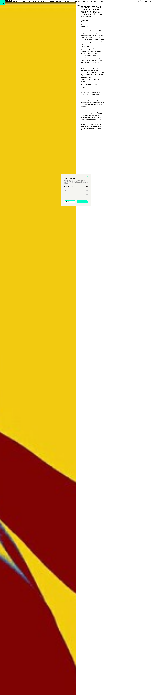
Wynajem (93, 1)
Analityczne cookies (69, 190)
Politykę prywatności (81, 182)
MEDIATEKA (85, 1)
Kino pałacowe (76, 1)
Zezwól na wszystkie (82, 201)
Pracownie (59, 1)
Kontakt (100, 1)
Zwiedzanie (51, 1)
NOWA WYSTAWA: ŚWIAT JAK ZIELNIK (36, 1)
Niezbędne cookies (69, 186)
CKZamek (15, 1)
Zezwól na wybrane (69, 201)
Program (22, 1)
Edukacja (67, 1)
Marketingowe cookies (69, 194)
